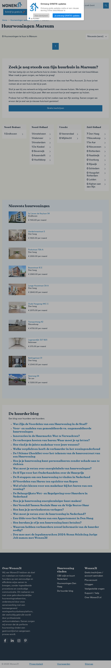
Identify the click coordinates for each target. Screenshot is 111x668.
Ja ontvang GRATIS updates (67, 15)
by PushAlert (35, 18)
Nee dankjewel (41, 15)
